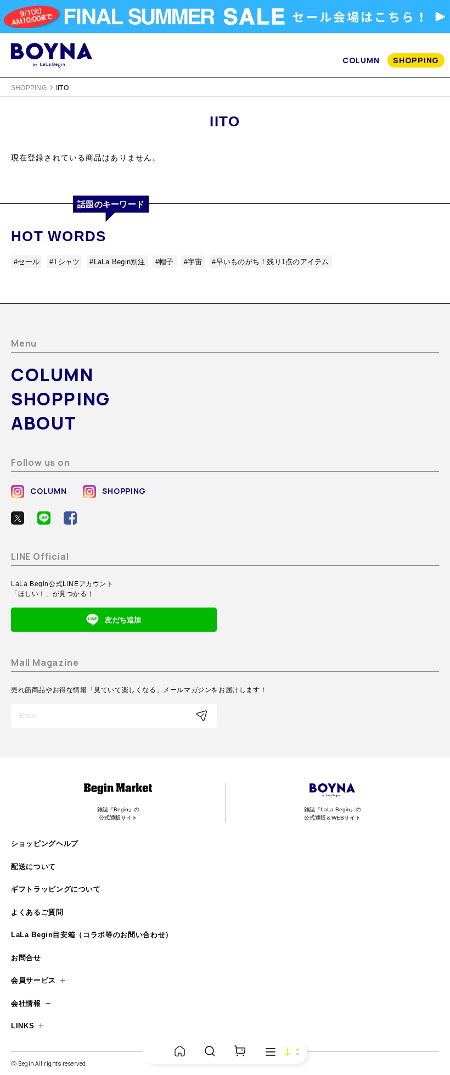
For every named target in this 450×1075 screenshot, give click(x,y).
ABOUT (44, 423)
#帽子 (164, 262)
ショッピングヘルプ (44, 843)
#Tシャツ (64, 262)
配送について (33, 866)
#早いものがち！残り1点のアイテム (270, 262)
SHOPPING (416, 60)
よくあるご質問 (37, 912)
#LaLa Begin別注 (117, 262)
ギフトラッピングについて (56, 889)
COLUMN (360, 60)
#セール (27, 262)
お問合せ (26, 958)
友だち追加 (123, 620)
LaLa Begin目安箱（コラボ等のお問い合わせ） (92, 935)
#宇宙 (193, 262)
